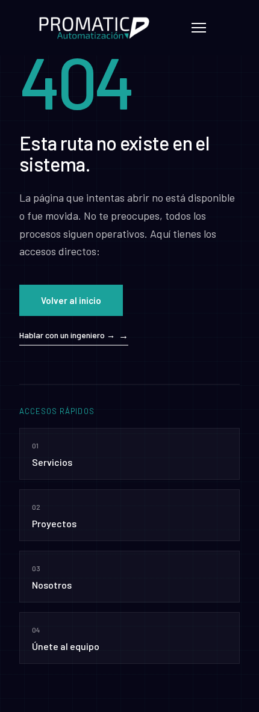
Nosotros (52, 577)
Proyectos (54, 516)
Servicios (52, 454)
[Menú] (199, 27)
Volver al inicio (71, 300)
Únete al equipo (65, 638)
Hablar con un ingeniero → (67, 335)
